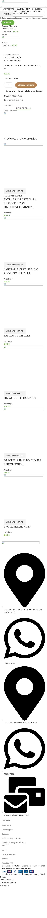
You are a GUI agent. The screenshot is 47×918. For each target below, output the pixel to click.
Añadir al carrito (26, 85)
